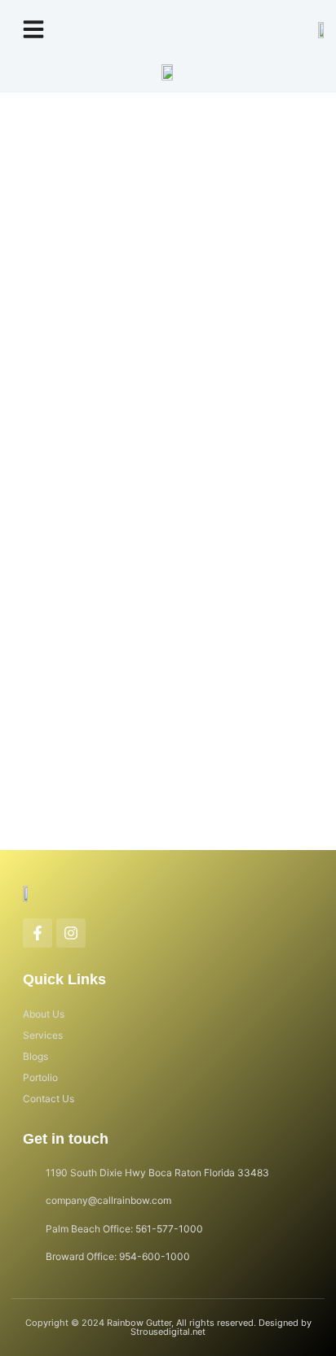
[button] (33, 29)
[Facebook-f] (37, 933)
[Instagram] (71, 933)
